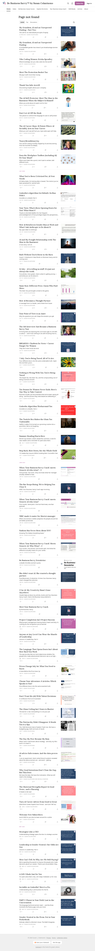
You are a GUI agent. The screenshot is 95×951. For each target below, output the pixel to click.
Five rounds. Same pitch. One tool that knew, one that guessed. (36, 505)
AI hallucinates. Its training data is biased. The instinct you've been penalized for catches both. (38, 182)
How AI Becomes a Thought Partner (35, 301)
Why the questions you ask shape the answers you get (36, 316)
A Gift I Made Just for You (30, 874)
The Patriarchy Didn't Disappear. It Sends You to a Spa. (37, 723)
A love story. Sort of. (25, 245)
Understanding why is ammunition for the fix (33, 890)
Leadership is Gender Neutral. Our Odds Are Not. (39, 846)
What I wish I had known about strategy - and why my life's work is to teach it (38, 742)
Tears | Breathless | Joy (29, 141)
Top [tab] (27, 22)
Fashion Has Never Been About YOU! (35, 530)
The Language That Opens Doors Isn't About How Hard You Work (38, 650)
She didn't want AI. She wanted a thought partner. (37, 574)
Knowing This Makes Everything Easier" (32, 533)
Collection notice (62, 938)
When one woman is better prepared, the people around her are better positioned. (38, 519)
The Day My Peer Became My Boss (34, 739)
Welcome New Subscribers (31, 815)
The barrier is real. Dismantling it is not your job (34, 712)
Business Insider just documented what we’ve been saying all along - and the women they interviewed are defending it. (38, 395)
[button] (8, 9)
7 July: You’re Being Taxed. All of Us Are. (36, 358)
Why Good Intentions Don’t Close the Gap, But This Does (37, 771)
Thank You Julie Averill (29, 85)
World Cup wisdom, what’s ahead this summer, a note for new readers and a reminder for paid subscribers (37, 439)
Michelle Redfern (43, 779)
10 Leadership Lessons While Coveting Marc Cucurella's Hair (38, 453)
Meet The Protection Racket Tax (33, 72)
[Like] (20, 108)
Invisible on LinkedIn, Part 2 (28, 409)
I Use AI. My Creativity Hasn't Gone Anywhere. (34, 591)
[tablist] (28, 22)
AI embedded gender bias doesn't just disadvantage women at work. (38, 48)
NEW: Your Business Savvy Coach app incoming (34, 489)
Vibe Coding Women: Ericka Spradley (35, 59)
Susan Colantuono (32, 34)
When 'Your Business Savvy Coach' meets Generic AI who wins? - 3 (37, 469)
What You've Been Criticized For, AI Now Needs (37, 177)
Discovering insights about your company (32, 88)
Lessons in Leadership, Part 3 (28, 850)
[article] (47, 32)
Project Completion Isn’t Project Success (37, 620)
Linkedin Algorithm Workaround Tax (35, 406)
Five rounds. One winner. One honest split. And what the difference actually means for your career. (37, 549)
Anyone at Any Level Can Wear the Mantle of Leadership (38, 635)
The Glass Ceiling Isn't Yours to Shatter (36, 709)
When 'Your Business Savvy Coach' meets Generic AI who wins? (37, 500)
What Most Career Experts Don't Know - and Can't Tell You (37, 804)
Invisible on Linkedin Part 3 (28, 198)
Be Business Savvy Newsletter (32, 560)
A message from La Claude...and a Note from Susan (35, 303)
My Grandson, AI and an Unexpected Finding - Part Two (35, 28)
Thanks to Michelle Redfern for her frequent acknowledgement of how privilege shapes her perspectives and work (38, 214)
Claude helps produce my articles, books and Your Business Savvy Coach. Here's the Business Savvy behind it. (38, 596)
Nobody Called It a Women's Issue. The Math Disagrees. (37, 922)
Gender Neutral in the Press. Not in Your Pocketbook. (37, 918)
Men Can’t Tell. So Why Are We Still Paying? (38, 860)
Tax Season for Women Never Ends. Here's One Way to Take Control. (37, 390)
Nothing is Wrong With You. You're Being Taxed (37, 374)
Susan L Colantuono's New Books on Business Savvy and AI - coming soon (38, 258)
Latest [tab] (22, 22)
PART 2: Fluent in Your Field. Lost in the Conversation (36, 901)
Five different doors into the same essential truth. (35, 686)
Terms (54, 938)
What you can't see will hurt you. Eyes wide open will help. (37, 131)
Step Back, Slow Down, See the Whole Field (38, 451)
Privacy (48, 938)
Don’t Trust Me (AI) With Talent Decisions (37, 696)
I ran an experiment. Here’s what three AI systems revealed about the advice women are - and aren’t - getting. (38, 759)
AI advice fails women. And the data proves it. (38, 754)
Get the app (56, 942)
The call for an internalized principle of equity (33, 32)
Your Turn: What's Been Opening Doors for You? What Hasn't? (38, 209)
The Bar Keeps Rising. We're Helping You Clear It (37, 485)
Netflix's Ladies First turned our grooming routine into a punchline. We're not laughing (37, 425)
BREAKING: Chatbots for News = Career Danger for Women (36, 344)
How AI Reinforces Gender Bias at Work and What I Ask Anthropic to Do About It (38, 226)
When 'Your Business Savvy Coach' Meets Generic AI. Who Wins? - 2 (37, 544)
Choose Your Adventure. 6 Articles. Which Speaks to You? (37, 682)
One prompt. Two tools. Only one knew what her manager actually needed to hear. (38, 473)
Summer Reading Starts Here (32, 436)
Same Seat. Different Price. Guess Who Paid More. (38, 287)
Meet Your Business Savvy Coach (33, 607)
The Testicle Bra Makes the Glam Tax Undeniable (35, 420)
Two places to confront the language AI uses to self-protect (38, 116)
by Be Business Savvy (26, 609)
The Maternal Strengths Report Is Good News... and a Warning (36, 788)
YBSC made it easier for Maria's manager (37, 516)
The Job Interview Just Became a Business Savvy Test (37, 328)
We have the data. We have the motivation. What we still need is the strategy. (37, 776)
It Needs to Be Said (25, 792)
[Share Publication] (72, 3)
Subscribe (79, 3)
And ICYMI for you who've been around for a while (35, 817)
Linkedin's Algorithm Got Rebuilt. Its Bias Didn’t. (37, 194)
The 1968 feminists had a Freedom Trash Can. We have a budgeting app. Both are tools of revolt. (37, 728)
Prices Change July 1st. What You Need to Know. (37, 667)
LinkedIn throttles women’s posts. (30, 563)
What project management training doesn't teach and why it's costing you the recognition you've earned (39, 623)
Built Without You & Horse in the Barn (36, 255)
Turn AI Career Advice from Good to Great (38, 802)
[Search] (68, 3)
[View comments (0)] (33, 37)
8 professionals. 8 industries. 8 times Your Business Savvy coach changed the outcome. (37, 579)
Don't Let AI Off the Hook (30, 113)
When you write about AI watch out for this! (33, 103)
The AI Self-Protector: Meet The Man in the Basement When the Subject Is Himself (38, 99)
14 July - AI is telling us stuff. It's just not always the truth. (37, 270)
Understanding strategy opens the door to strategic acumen (38, 834)
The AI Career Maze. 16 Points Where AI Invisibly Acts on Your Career (36, 127)
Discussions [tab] (33, 22)
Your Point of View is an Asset (32, 314)
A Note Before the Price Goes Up (29, 671)
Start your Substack (42, 942)
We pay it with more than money (29, 75)
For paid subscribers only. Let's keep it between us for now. (38, 877)
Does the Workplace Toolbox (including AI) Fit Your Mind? (38, 156)
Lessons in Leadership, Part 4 (28, 639)
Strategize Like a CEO (29, 832)
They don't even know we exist (29, 348)
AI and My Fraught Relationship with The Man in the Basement (37, 241)
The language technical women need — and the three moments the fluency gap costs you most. (36, 906)
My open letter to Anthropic (28, 230)
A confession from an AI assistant (30, 699)
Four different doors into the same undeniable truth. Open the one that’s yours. (38, 362)
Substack (38, 947)
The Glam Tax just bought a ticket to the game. (34, 291)
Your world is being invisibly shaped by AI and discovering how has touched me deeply (38, 144)
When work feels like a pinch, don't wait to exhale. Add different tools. (36, 161)
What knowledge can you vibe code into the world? (35, 62)
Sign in (89, 3)
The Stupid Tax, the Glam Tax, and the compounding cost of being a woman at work (38, 378)
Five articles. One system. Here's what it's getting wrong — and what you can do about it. (38, 275)
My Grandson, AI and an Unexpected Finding (35, 43)
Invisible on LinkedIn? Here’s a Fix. (34, 887)
